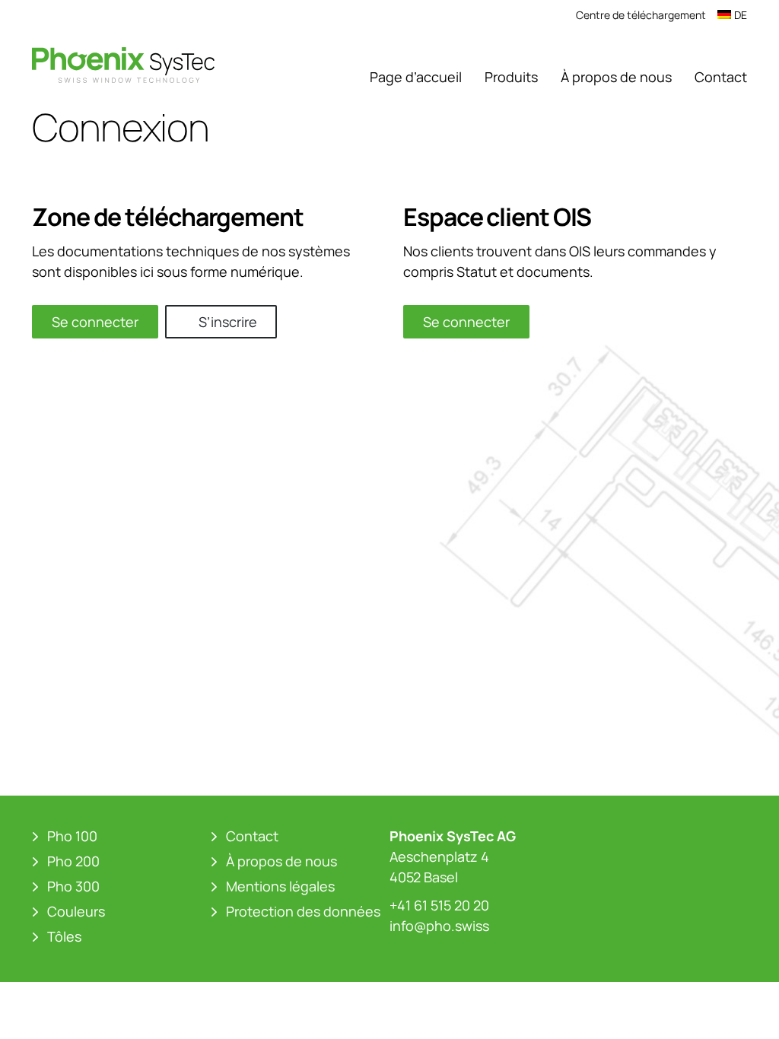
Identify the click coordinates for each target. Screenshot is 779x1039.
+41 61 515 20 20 (439, 905)
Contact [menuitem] (721, 77)
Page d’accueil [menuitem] (416, 77)
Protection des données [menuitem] (303, 911)
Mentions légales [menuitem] (280, 886)
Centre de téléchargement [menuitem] (641, 15)
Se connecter (95, 322)
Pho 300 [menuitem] (73, 886)
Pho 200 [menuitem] (73, 861)
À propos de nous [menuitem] (616, 77)
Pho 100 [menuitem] (72, 836)
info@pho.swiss (439, 926)
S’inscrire (228, 322)
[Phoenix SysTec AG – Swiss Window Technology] (123, 64)
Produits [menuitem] (511, 77)
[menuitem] (732, 15)
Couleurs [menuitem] (76, 911)
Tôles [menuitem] (64, 936)
